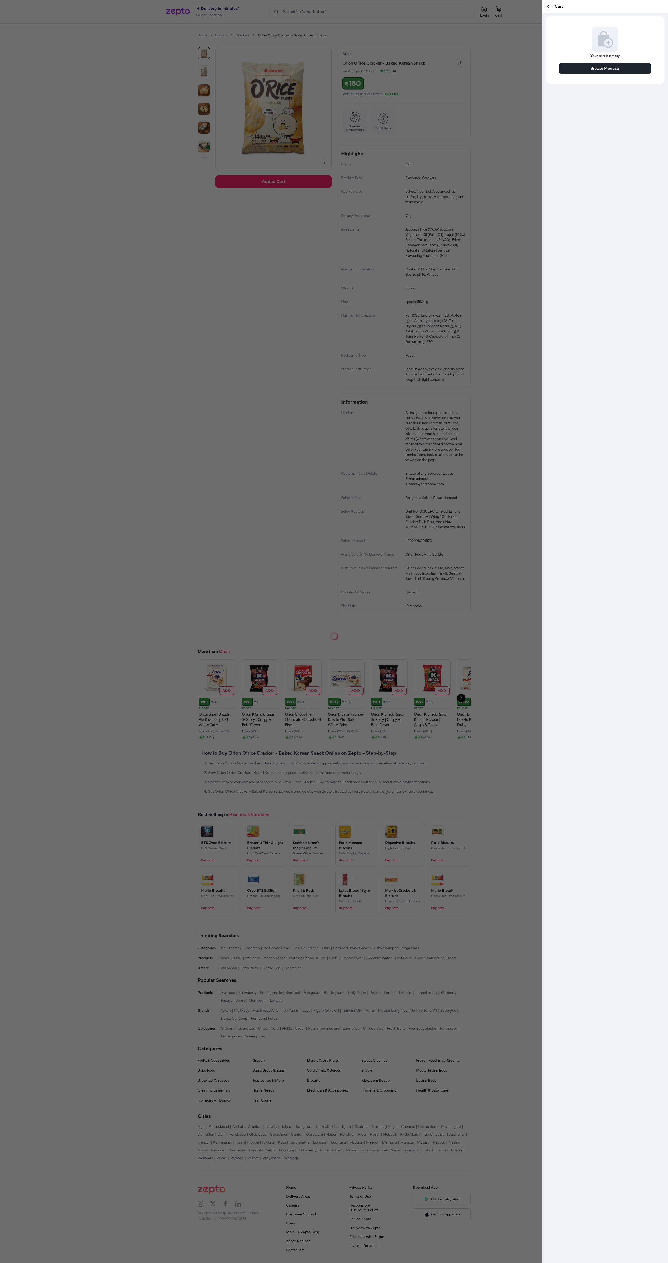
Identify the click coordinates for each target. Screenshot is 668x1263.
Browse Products (605, 68)
